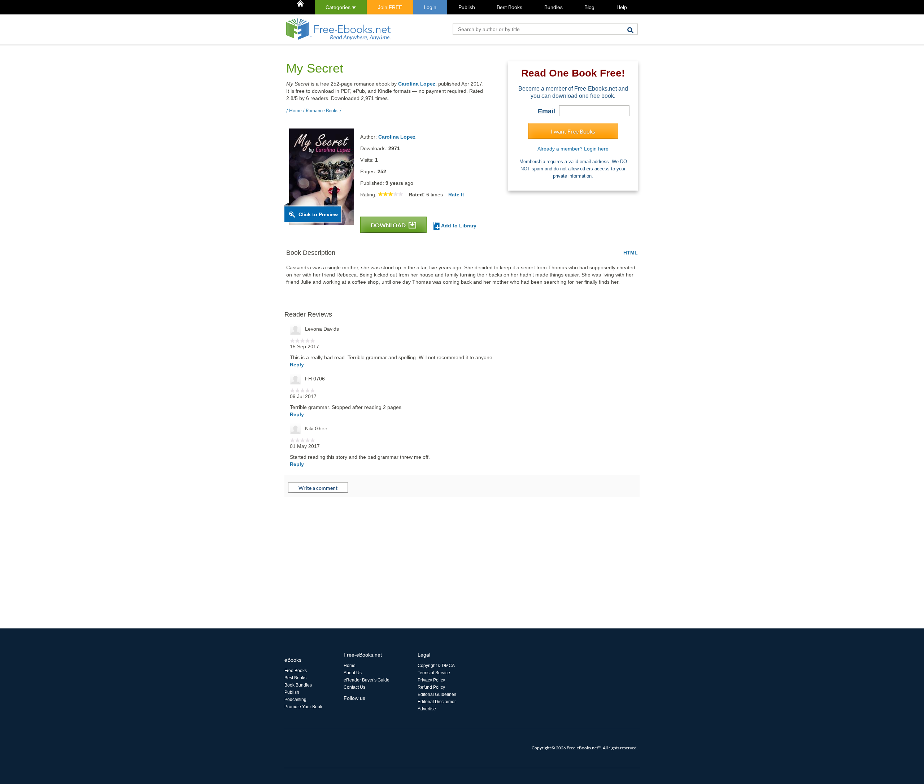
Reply (297, 364)
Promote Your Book (303, 706)
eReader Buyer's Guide (366, 680)
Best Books (509, 7)
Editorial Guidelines (437, 694)
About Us (353, 672)
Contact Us (354, 687)
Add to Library (458, 225)
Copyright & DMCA (436, 665)
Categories (339, 7)
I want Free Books (573, 131)
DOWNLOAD (389, 225)
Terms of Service (434, 672)
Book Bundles (298, 685)
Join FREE (390, 7)
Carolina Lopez (416, 84)
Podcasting (295, 699)
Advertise (427, 708)
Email (546, 111)
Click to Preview (318, 214)
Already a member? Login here (573, 149)
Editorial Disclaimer (437, 701)
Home (350, 665)
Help (621, 7)
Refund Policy (431, 687)
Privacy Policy (431, 680)
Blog (589, 7)
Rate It (456, 194)
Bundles (553, 7)
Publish (466, 7)
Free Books (295, 670)
